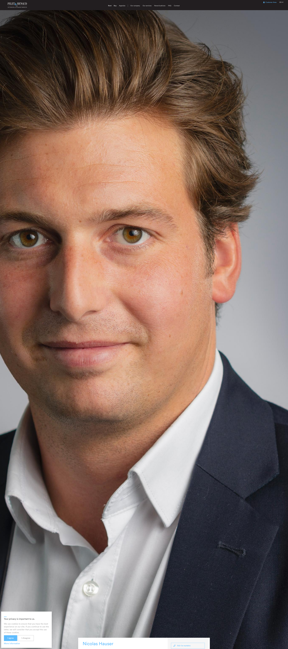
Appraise (122, 6)
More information (12, 643)
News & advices (159, 6)
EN (280, 2)
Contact (177, 6)
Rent (109, 6)
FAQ (169, 6)
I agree (10, 638)
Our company (135, 6)
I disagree (25, 638)
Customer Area (271, 2)
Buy (115, 6)
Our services (147, 6)
